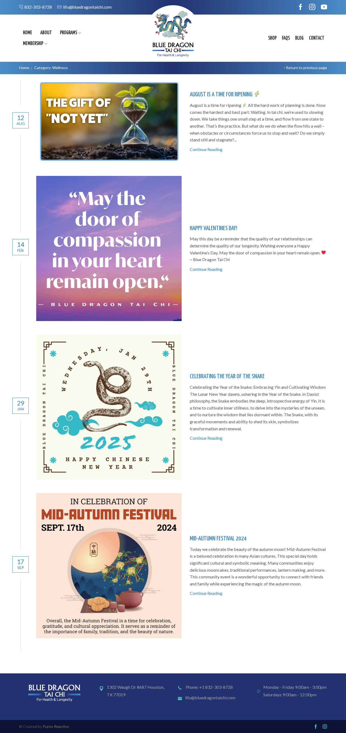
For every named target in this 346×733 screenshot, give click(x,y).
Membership (33, 43)
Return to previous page (306, 67)
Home (27, 32)
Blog (299, 38)
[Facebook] (300, 7)
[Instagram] (312, 7)
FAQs (286, 38)
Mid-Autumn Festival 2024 (218, 539)
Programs (68, 32)
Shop (272, 38)
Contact (316, 38)
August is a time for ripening (222, 94)
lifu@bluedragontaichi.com (210, 697)
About (46, 32)
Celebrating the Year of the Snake (227, 376)
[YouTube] (324, 7)
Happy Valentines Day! (213, 228)
